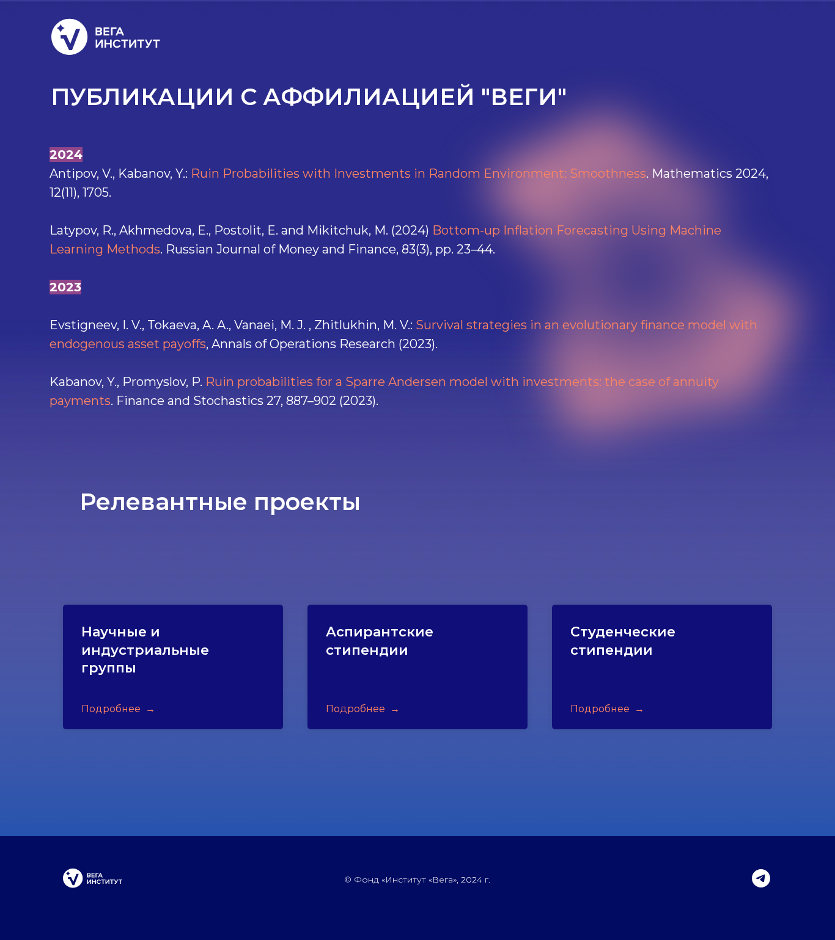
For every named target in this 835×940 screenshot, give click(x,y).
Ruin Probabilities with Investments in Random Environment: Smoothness (418, 173)
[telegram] (761, 884)
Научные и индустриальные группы (145, 650)
